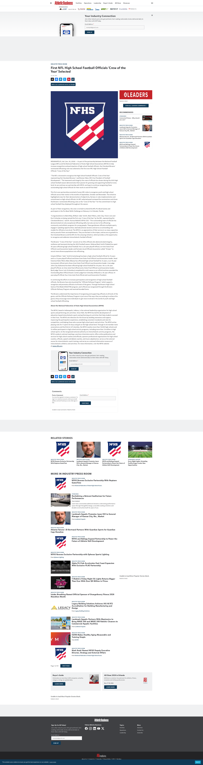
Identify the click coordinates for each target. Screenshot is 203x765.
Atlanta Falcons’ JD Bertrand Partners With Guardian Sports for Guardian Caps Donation (136, 137)
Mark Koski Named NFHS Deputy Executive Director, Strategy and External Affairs (91, 651)
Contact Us (92, 759)
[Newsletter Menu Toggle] (152, 3)
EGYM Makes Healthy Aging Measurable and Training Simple (91, 636)
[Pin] (68, 79)
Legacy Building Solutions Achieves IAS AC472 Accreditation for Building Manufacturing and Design (92, 606)
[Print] (52, 79)
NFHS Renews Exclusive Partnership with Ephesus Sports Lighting (80, 554)
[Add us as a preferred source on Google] (73, 79)
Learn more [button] (52, 762)
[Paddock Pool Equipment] (98, 9)
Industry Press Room (59, 64)
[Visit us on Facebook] (86, 728)
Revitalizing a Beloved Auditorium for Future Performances (91, 497)
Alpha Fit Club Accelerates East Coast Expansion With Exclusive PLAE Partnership (93, 564)
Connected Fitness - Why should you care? (130, 119)
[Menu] (51, 3)
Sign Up (89, 32)
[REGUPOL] (124, 9)
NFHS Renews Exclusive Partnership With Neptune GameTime (62, 462)
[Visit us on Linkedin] (94, 728)
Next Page (66, 666)
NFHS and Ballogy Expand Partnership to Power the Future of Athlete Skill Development (129, 146)
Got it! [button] (198, 762)
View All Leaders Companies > (135, 105)
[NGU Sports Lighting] (63, 9)
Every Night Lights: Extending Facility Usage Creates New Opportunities (137, 463)
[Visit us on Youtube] (98, 728)
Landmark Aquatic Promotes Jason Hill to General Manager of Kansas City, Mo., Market (130, 129)
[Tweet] (64, 79)
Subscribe (99, 759)
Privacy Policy (107, 759)
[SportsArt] (72, 9)
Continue (85, 403)
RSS (114, 759)
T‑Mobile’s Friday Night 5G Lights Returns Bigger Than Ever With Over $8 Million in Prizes (93, 580)
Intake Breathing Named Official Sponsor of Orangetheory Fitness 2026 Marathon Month (82, 595)
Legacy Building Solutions (82, 611)
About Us (84, 759)
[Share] (56, 79)
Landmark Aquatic (80, 519)
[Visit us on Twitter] (102, 728)
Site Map (118, 759)
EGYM (77, 640)
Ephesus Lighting (59, 557)
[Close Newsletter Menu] (152, 15)
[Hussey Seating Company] (91, 9)
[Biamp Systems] (115, 9)
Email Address (89, 24)
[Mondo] (106, 9)
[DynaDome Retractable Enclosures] (134, 9)
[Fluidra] (82, 9)
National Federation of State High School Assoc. (88, 485)
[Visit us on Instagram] (90, 728)
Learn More (59, 684)
